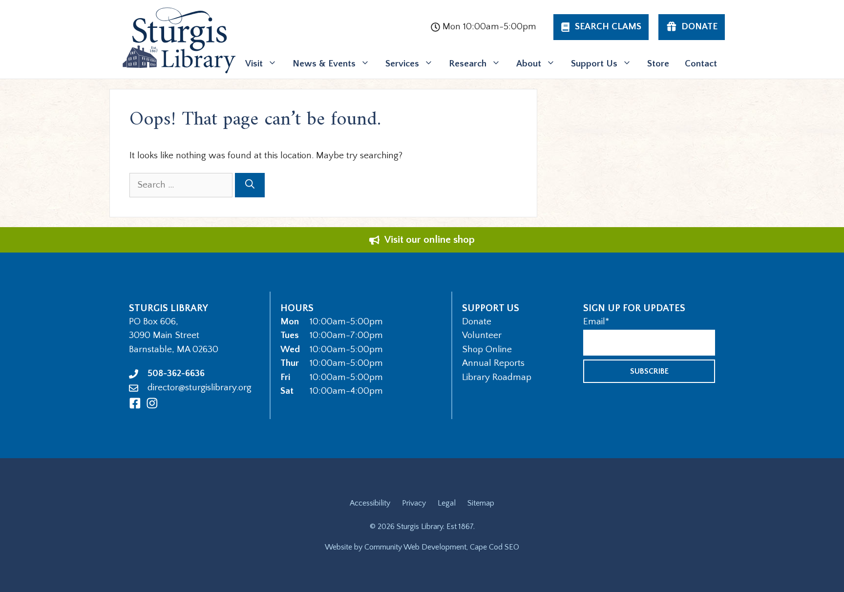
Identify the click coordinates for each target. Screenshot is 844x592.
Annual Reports (493, 363)
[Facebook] (135, 403)
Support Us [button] (594, 64)
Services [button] (402, 64)
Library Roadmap (496, 377)
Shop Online (487, 349)
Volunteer (482, 335)
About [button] (528, 64)
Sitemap (480, 503)
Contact (701, 64)
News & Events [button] (324, 64)
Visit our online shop (429, 239)
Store (658, 64)
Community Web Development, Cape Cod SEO (441, 547)
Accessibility (370, 503)
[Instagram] (152, 403)
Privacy (414, 503)
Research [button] (467, 64)
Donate (476, 322)
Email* (596, 322)
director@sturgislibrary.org (200, 387)
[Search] (250, 185)
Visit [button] (254, 64)
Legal (447, 503)
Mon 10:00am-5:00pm (489, 26)
